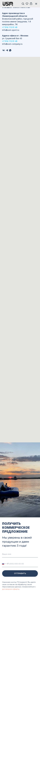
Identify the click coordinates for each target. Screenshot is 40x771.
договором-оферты (10, 589)
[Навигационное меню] (36, 3)
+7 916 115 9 (7, 27)
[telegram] (7, 50)
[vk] (3, 50)
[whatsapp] (10, 50)
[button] (23, 3)
